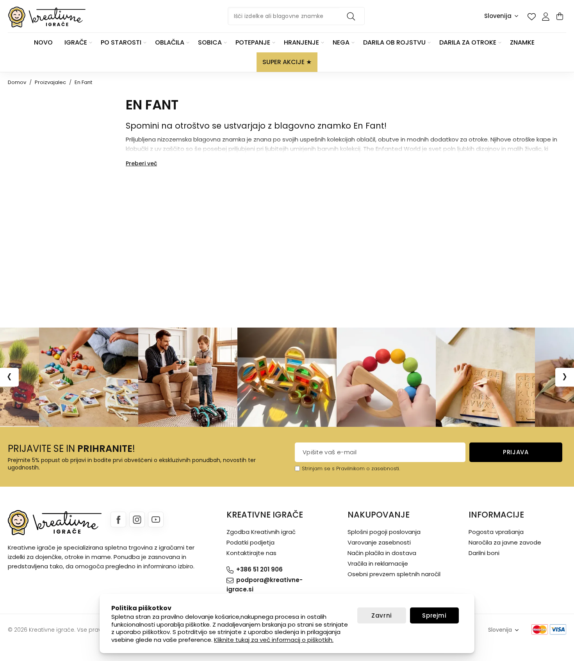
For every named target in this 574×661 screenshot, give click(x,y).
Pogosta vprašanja (496, 532)
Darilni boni (484, 553)
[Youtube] (155, 519)
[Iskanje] (352, 16)
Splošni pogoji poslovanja (384, 532)
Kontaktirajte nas (251, 553)
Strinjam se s (318, 468)
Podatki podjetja (250, 542)
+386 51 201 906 (259, 569)
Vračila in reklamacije (378, 563)
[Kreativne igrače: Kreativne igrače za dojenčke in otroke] (47, 17)
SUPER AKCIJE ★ (287, 61)
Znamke (522, 42)
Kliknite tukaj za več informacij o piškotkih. (273, 640)
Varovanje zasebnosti (379, 542)
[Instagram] (137, 519)
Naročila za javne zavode (505, 542)
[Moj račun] (545, 16)
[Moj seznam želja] (531, 16)
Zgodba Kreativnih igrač (261, 532)
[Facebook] (118, 519)
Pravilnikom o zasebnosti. (368, 468)
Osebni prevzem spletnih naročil (394, 574)
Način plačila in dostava (382, 553)
